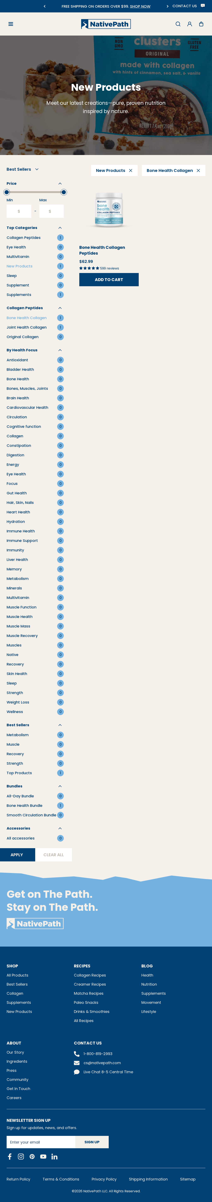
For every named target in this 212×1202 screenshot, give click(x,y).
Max (43, 200)
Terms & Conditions (61, 1179)
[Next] (167, 6)
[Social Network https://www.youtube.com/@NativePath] (43, 1156)
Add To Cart (109, 280)
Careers (14, 1097)
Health (147, 975)
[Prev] (44, 6)
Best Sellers (17, 984)
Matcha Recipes (89, 993)
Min (10, 200)
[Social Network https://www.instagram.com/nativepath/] (21, 1156)
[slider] (7, 192)
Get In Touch (18, 1088)
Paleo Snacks (86, 1002)
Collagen (15, 993)
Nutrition (149, 984)
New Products (19, 1011)
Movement (151, 1002)
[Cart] (201, 23)
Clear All (53, 855)
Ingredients (17, 1061)
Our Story (15, 1052)
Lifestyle (148, 1011)
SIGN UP (92, 1142)
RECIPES (82, 966)
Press (12, 1070)
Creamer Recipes (90, 984)
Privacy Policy (104, 1179)
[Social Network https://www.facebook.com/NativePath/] (10, 1156)
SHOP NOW (79, 6)
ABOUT (14, 1043)
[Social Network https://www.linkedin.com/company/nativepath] (54, 1157)
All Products (17, 975)
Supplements (19, 1002)
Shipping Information (148, 1179)
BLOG (147, 966)
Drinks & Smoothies (92, 1011)
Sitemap (188, 1179)
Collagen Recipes (90, 975)
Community (17, 1079)
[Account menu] (189, 23)
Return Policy (18, 1179)
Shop (12, 966)
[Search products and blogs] (178, 23)
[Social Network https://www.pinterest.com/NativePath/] (32, 1156)
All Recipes (84, 1020)
